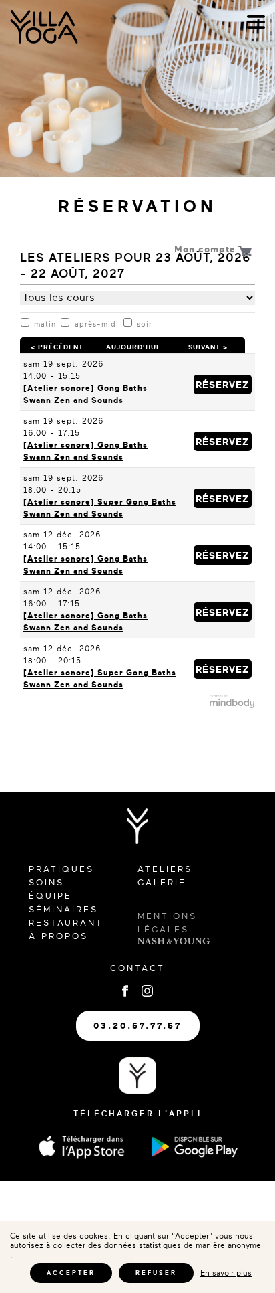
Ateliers (165, 869)
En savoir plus (226, 1273)
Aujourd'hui (132, 345)
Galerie (162, 882)
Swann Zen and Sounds (73, 400)
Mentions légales (167, 923)
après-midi (97, 324)
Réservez (229, 382)
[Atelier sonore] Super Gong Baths (99, 502)
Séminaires (63, 909)
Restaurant (66, 923)
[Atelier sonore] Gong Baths (85, 388)
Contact (137, 968)
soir (144, 324)
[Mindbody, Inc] (232, 705)
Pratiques (61, 869)
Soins (46, 882)
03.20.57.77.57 (137, 1026)
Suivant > (207, 345)
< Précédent (57, 345)
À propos (58, 936)
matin (45, 324)
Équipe (50, 896)
